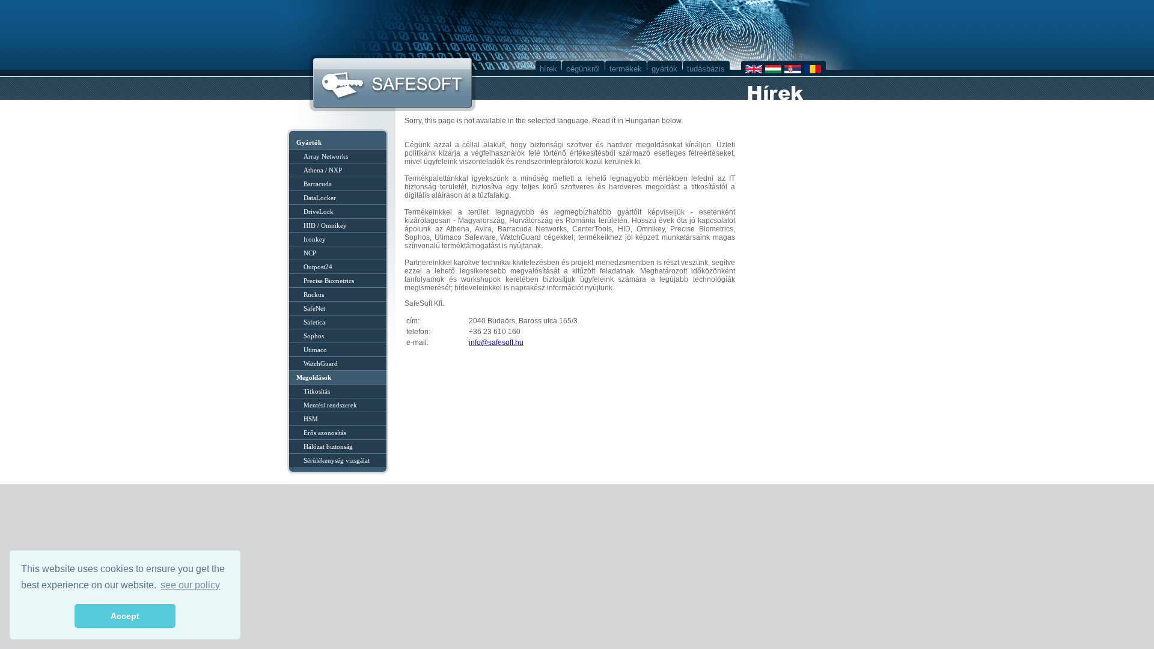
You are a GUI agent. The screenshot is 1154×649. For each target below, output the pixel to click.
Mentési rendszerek (330, 405)
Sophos (314, 336)
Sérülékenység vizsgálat (337, 460)
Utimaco (315, 349)
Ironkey (315, 239)
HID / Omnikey (325, 225)
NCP (310, 253)
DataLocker (320, 197)
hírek (548, 68)
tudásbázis (706, 68)
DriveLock (319, 211)
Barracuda (318, 183)
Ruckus (314, 294)
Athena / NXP (323, 170)
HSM (311, 418)
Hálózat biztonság (328, 446)
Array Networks (326, 156)
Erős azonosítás (325, 432)
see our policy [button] (190, 585)
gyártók (664, 68)
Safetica (314, 322)
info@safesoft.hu (496, 342)
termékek (625, 68)
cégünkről (583, 68)
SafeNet (314, 308)
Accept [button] (125, 616)
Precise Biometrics (329, 280)
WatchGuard (321, 363)
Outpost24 (318, 266)
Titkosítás (317, 391)
